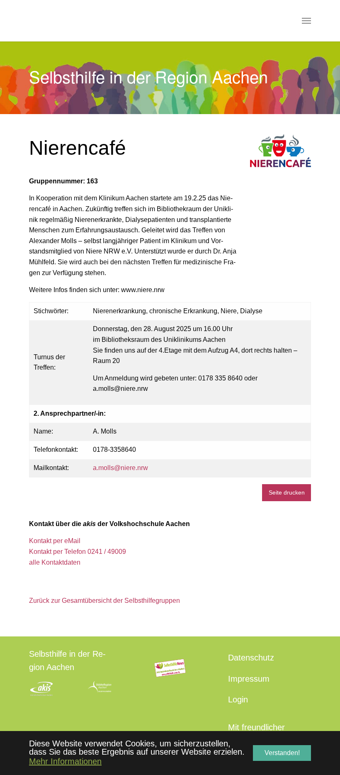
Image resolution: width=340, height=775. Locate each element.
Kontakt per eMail (54, 540)
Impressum (249, 678)
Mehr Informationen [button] (65, 761)
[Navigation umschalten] (306, 21)
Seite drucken (287, 492)
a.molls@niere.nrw (120, 467)
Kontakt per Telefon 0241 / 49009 (77, 551)
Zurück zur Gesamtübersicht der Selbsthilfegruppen (104, 600)
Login (238, 699)
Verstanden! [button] (282, 752)
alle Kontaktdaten (54, 562)
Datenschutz (251, 657)
